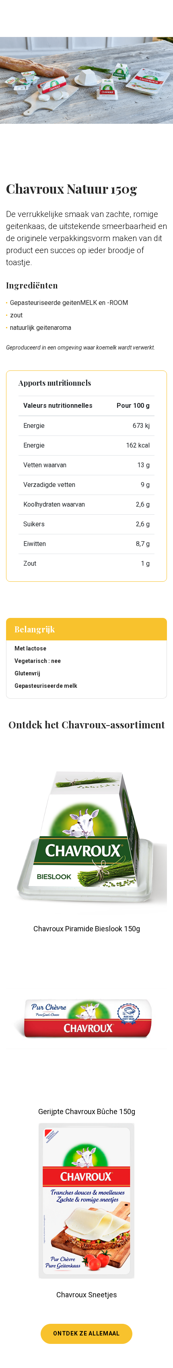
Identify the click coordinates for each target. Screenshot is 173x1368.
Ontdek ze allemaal (86, 1333)
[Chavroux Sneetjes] (86, 1201)
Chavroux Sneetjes (86, 1294)
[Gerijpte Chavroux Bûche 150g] (86, 1017)
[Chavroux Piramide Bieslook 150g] (86, 835)
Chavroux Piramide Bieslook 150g (86, 928)
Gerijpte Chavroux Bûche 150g (86, 1111)
